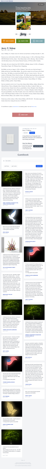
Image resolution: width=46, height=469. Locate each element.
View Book (26, 132)
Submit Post (39, 166)
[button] (12, 179)
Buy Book (32, 132)
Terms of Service (26, 463)
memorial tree (16, 106)
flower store (33, 106)
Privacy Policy (19, 463)
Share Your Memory (38, 146)
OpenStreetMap (24, 465)
